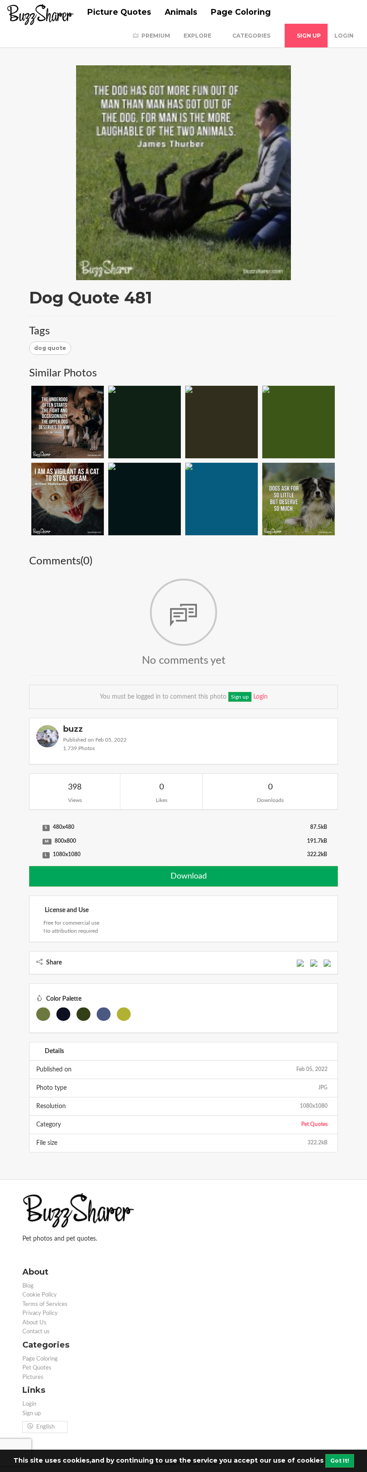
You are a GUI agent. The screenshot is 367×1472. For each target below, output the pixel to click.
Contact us (36, 1332)
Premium (155, 35)
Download (187, 876)
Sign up (308, 35)
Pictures (32, 1377)
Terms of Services (45, 1304)
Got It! (339, 1460)
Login (344, 35)
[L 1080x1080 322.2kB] (33, 854)
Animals (181, 12)
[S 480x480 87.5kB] (33, 827)
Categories (252, 35)
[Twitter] (313, 963)
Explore (198, 35)
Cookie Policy (39, 1295)
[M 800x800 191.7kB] (33, 841)
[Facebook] (300, 963)
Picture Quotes (119, 12)
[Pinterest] (327, 963)
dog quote (50, 348)
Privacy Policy (40, 1313)
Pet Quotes (314, 1124)
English (45, 1427)
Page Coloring (241, 12)
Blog (28, 1286)
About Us (34, 1323)
